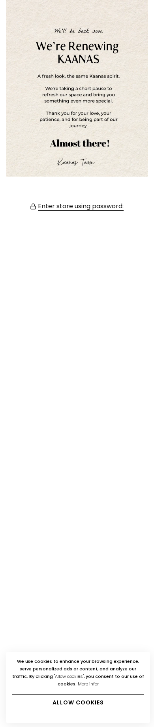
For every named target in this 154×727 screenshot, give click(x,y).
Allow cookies (78, 702)
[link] (77, 88)
